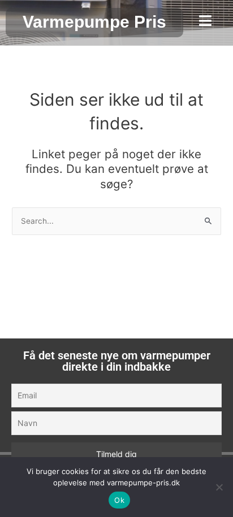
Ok (119, 500)
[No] (219, 487)
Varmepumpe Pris (94, 21)
